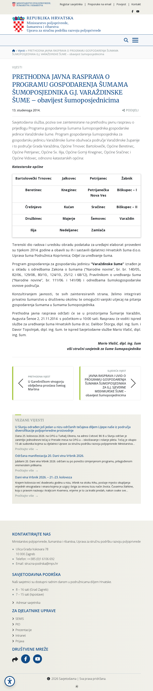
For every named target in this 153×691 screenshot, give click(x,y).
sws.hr (77, 686)
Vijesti (21, 50)
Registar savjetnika (71, 4)
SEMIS (19, 619)
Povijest (121, 4)
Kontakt (136, 4)
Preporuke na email (99, 4)
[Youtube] (138, 11)
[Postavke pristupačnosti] (9, 681)
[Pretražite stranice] (126, 40)
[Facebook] (132, 11)
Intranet (20, 635)
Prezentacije (23, 630)
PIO (17, 624)
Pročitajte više (25, 449)
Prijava (19, 641)
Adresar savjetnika (27, 603)
